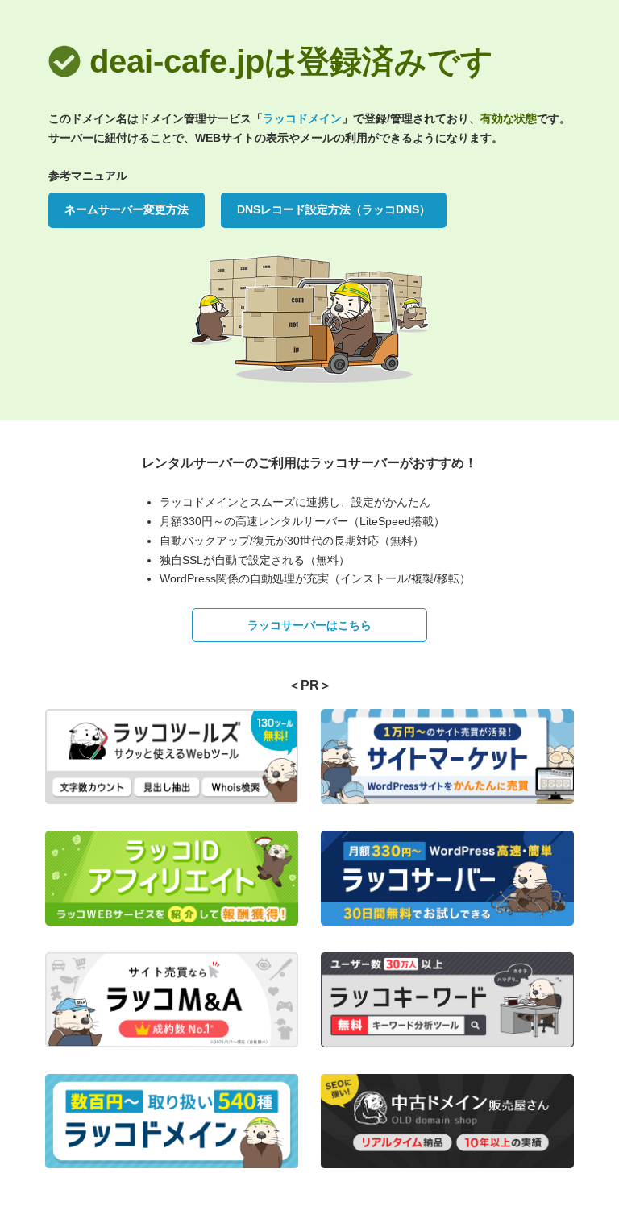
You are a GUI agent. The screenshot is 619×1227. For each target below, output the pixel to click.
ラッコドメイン (302, 118)
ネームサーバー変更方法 (126, 209)
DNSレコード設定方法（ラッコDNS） (333, 209)
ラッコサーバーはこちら (309, 625)
